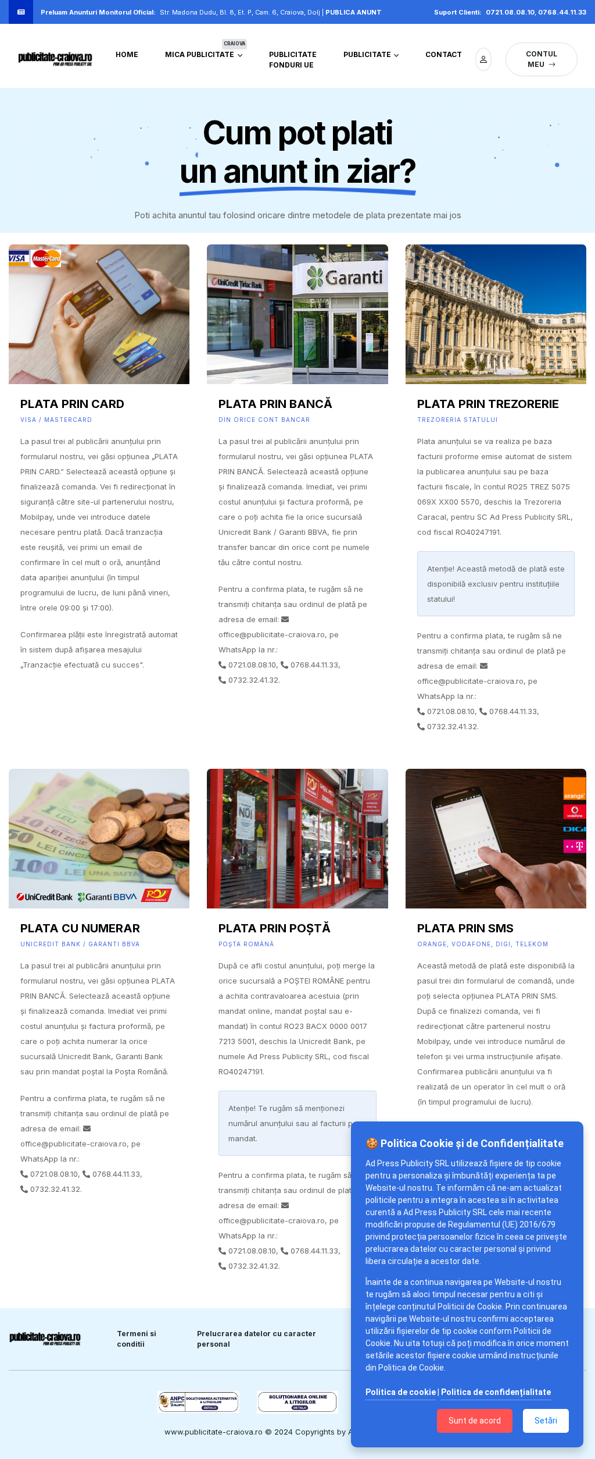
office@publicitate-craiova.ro (271, 634)
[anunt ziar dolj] (483, 59)
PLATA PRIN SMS (465, 928)
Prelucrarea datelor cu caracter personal (256, 1338)
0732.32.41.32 (253, 679)
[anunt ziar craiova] (55, 59)
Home (127, 54)
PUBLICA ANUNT (353, 12)
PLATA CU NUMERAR (80, 928)
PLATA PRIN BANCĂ (275, 404)
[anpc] (198, 1402)
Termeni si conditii (136, 1338)
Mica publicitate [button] (205, 52)
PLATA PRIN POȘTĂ (274, 928)
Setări (546, 1420)
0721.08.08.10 (510, 12)
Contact (443, 54)
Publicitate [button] (368, 54)
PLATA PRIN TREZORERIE (488, 404)
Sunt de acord (475, 1420)
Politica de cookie (400, 1392)
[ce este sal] (298, 1402)
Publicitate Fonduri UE (293, 59)
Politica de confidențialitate (496, 1392)
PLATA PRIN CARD (72, 404)
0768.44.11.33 (562, 12)
